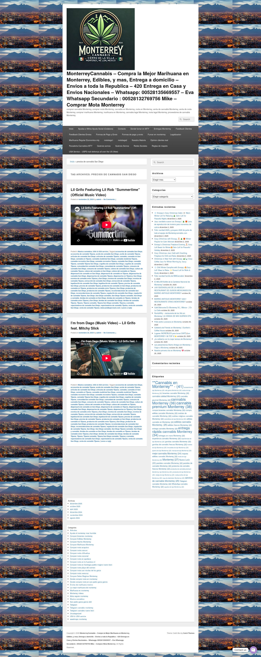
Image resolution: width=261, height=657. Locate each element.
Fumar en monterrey (157, 134)
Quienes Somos (122, 145)
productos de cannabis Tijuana (99, 290)
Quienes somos (104, 145)
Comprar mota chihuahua (80, 553)
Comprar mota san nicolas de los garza (85, 570)
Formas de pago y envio (132, 134)
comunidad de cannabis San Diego (90, 266)
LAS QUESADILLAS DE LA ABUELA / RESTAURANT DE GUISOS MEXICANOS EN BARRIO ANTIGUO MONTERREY (172, 290)
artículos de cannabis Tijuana (107, 256)
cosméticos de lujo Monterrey (175, 419)
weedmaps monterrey (78, 619)
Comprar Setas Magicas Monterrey (83, 576)
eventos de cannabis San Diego (120, 278)
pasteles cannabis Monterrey (169, 463)
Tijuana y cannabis (126, 303)
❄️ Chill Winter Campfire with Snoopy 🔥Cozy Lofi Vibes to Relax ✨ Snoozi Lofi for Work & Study (172, 270)
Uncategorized (75, 613)
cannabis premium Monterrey (172, 404)
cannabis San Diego (125, 261)
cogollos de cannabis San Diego (111, 263)
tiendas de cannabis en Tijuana (119, 298)
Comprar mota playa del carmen (82, 567)
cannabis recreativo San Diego (82, 261)
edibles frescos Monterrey (180, 425)
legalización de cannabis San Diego (84, 283)
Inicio (71, 128)
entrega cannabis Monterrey (165, 428)
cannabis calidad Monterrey (166, 396)
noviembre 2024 (76, 515)
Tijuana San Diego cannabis (108, 303)
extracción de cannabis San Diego (98, 281)
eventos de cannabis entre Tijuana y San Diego (89, 278)
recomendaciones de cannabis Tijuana (91, 293)
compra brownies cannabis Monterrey (168, 410)
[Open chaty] (253, 650)
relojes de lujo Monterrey (165, 475)
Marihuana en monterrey (79, 590)
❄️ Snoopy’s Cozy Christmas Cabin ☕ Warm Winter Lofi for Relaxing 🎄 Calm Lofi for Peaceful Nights (172, 216)
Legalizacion (175, 134)
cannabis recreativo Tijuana (106, 261)
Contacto (122, 128)
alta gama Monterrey (173, 390)
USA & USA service (100, 251)
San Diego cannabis (103, 295)
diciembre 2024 (76, 512)
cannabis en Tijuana (83, 259)
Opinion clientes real (159, 140)
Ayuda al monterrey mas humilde (83, 533)
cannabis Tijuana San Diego (87, 263)
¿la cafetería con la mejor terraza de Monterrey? (173, 339)
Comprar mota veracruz (79, 573)
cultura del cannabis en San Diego (98, 271)
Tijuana (80, 303)
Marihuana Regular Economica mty (84, 140)
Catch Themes (188, 633)
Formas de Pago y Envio (106, 134)
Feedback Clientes (184, 128)
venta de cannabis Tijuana (89, 308)
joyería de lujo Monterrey (161, 451)
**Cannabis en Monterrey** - (168, 384)
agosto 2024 (75, 518)
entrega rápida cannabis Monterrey (172, 431)
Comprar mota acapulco (79, 547)
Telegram (73, 604)
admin (98, 199)
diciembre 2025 (76, 503)
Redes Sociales (140, 145)
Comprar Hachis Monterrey (80, 541)
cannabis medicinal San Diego (103, 259)
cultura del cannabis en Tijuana (124, 271)
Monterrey (171, 459)
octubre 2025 (75, 506)
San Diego (91, 295)
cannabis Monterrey (169, 401)
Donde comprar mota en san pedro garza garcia (88, 582)
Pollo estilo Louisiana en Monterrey (168, 321)
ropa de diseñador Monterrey (174, 478)
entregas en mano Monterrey (172, 435)
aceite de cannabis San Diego (107, 254)
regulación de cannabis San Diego (120, 293)
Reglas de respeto (160, 145)
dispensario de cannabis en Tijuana (114, 273)
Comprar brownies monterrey (81, 536)
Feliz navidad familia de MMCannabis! (169, 276)
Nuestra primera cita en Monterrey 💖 (169, 350)
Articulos (73, 530)
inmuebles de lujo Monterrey (178, 448)
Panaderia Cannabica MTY (80, 145)
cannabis (123, 256)
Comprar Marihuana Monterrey (82, 544)
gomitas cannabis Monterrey (178, 441)
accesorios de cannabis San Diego (128, 251)
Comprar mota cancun (78, 550)
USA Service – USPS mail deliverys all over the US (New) (93, 151)
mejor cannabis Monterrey (166, 453)
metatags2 (122, 140)
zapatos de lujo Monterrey (174, 487)
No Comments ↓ (110, 199)
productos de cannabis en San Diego (116, 285)
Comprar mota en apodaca (80, 559)
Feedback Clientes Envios (80, 134)
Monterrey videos (77, 593)
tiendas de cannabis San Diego (110, 300)
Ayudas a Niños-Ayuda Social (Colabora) (95, 128)
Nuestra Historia (139, 140)
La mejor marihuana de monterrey (83, 587)
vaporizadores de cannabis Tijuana (114, 305)
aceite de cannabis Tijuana (130, 254)
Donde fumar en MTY (139, 128)
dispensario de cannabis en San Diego (85, 273)
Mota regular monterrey (79, 596)
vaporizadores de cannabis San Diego (85, 305)
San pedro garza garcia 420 (81, 602)
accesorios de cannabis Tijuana (83, 254)
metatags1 (108, 140)
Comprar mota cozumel (79, 556)
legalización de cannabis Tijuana (111, 283)
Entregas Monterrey (162, 128)
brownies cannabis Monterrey (176, 393)
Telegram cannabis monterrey (81, 607)
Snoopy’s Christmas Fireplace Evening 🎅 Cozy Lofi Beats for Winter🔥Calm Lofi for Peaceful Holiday (173, 247)
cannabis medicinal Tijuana (126, 259)
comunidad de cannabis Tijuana (117, 266)
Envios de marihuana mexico (81, 584)
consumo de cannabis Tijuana (98, 268)
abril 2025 (74, 509)
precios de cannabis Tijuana (90, 285)
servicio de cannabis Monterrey (172, 479)
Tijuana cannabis (90, 303)
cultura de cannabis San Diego (122, 268)
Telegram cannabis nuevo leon (82, 610)
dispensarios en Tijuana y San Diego (128, 276)
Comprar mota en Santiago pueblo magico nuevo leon (91, 564)
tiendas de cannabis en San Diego (93, 298)
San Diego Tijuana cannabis (122, 295)
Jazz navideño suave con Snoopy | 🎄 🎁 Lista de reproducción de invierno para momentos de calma (173, 224)
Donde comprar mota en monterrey (83, 579)
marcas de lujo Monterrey (182, 451)
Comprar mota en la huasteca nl (82, 562)
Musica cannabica (85, 251)
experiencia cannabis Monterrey (166, 438)
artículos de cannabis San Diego (83, 256)
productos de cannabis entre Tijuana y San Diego (106, 288)
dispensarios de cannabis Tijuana (100, 276)
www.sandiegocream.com (110, 308)
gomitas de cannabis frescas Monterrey (169, 444)
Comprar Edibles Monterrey (80, 539)
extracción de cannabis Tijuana (124, 281)
